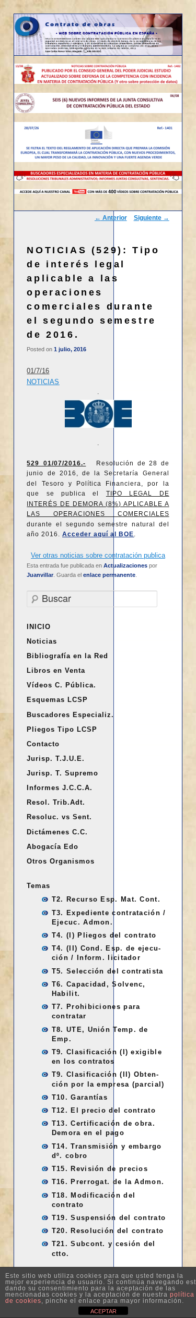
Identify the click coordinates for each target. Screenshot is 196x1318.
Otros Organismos (61, 861)
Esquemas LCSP (57, 700)
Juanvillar (40, 575)
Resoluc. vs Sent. (59, 817)
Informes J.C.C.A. (60, 788)
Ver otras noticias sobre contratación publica (98, 555)
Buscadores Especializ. (70, 715)
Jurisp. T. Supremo (62, 773)
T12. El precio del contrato (104, 1110)
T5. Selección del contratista (108, 971)
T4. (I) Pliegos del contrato (104, 935)
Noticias (42, 641)
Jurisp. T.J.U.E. (56, 758)
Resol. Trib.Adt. (56, 802)
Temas (38, 886)
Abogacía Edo (52, 847)
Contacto (43, 744)
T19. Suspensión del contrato (109, 1218)
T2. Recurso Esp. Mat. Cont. (106, 899)
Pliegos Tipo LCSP (62, 729)
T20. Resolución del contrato (108, 1231)
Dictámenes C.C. (57, 832)
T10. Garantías (80, 1097)
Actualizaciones (125, 565)
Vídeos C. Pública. (61, 685)
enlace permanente (109, 575)
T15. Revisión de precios (100, 1169)
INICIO (39, 627)
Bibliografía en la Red (67, 656)
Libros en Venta (56, 670)
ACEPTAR (103, 1311)
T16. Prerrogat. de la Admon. (108, 1182)
